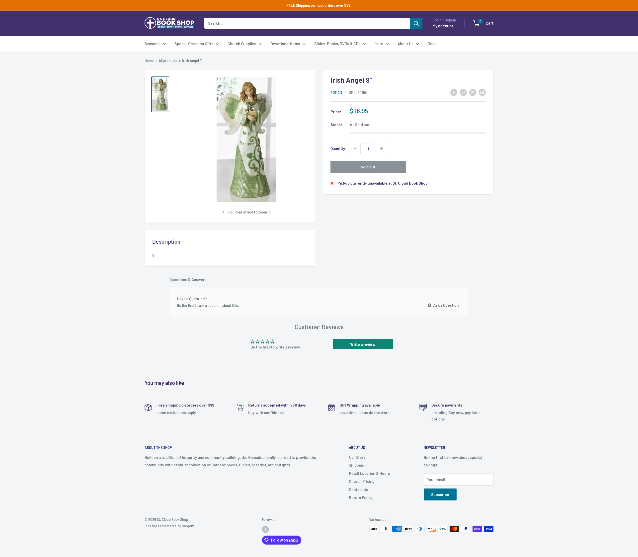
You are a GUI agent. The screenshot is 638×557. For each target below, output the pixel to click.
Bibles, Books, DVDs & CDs (337, 43)
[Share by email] (482, 92)
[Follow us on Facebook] (265, 529)
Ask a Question (445, 305)
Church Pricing (362, 481)
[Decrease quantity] (355, 148)
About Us (405, 43)
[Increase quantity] (381, 148)
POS (148, 526)
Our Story (357, 457)
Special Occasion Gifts (194, 43)
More (379, 43)
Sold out (368, 166)
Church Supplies (242, 43)
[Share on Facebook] (453, 92)
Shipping (356, 465)
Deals (432, 43)
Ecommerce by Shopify (176, 526)
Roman (336, 92)
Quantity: (338, 148)
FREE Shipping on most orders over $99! (319, 5)
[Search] (416, 23)
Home (149, 61)
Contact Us (358, 489)
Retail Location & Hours (369, 473)
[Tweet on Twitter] (472, 92)
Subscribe (440, 494)
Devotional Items (285, 43)
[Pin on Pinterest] (463, 92)
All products (168, 61)
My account (442, 25)
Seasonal (152, 43)
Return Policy (360, 497)
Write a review (363, 344)
